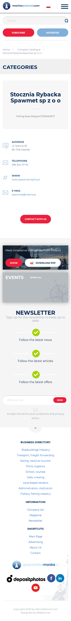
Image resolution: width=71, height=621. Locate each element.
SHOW (14, 263)
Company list (35, 509)
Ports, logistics (35, 466)
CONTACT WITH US (35, 219)
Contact (35, 553)
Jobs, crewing (35, 477)
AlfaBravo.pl (43, 612)
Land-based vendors (35, 482)
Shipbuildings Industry (35, 449)
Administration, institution (35, 488)
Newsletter (35, 520)
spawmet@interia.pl (24, 194)
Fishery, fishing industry (36, 493)
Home (6, 49)
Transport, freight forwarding (35, 455)
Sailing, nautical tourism (35, 460)
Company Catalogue (29, 49)
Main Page (35, 536)
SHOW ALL (36, 277)
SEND (60, 400)
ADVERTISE (52, 32)
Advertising (35, 542)
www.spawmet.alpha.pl (26, 179)
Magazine (35, 515)
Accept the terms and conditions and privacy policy (35, 416)
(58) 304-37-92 (20, 164)
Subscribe (18, 32)
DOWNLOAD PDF (46, 263)
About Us (36, 547)
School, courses (35, 471)
